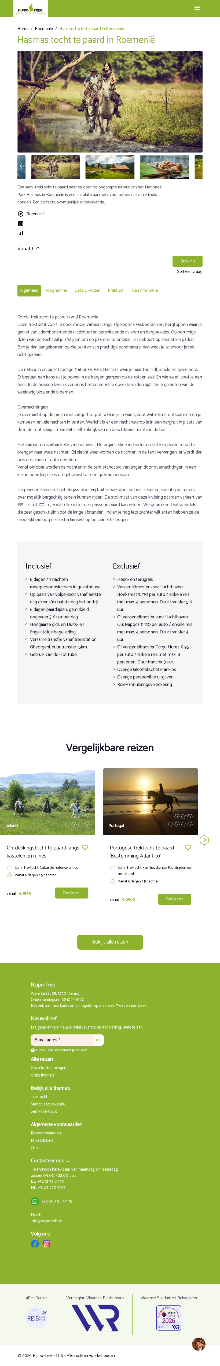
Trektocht (39, 1097)
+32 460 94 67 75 (57, 1201)
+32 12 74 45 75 (51, 1182)
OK (98, 1040)
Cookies (38, 1148)
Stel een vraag (190, 271)
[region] (198, 1344)
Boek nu (187, 261)
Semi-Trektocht (44, 1112)
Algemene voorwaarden (56, 1125)
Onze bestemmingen (48, 1068)
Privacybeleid (42, 1141)
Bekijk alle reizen (110, 942)
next (204, 840)
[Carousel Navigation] (110, 840)
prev (15, 840)
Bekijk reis (71, 893)
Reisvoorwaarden (46, 1133)
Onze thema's (42, 1075)
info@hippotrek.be (46, 1221)
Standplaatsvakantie (48, 1104)
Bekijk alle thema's (51, 1088)
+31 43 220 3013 (51, 1188)
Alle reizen (42, 1059)
